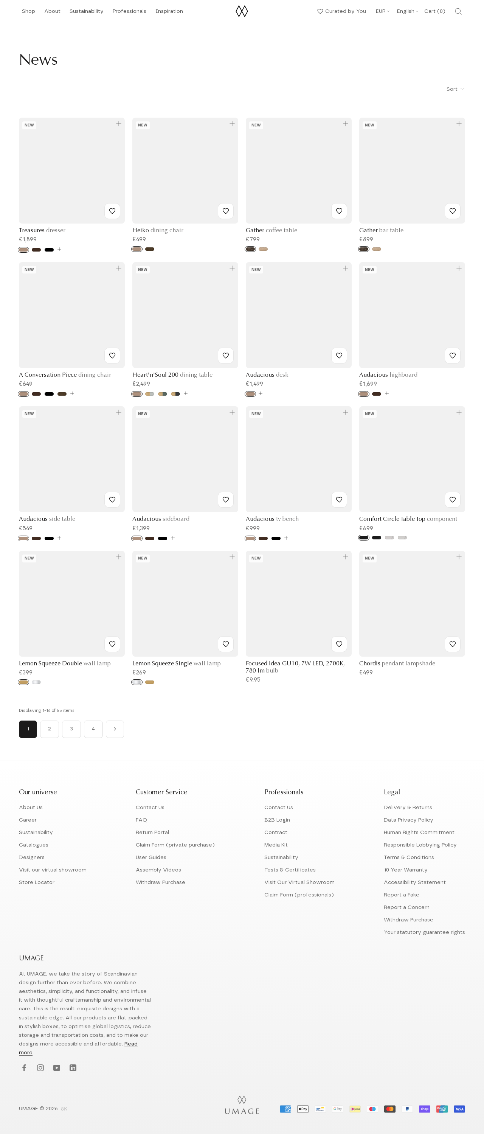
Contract (275, 832)
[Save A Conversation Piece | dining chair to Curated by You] (112, 356)
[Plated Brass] (23, 682)
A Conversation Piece (65, 375)
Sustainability (87, 13)
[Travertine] (263, 249)
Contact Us (150, 807)
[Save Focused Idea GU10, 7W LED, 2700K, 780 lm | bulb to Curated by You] (339, 644)
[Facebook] (23, 1068)
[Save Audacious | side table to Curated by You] (112, 500)
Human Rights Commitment (419, 832)
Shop (28, 13)
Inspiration (169, 13)
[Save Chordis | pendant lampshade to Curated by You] (453, 644)
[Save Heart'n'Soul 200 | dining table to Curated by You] (226, 356)
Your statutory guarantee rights (424, 932)
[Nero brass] (363, 537)
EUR (381, 11)
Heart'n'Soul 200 (172, 375)
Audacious (267, 375)
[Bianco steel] (402, 537)
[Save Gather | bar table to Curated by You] (453, 211)
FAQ (141, 820)
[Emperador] (250, 249)
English (405, 11)
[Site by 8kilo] (64, 1109)
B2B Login (277, 820)
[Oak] (23, 250)
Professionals (129, 13)
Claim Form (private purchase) (175, 845)
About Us (31, 807)
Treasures (42, 231)
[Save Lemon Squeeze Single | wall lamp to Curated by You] (226, 644)
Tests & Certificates (290, 870)
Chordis (397, 664)
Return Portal (152, 832)
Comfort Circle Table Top (408, 519)
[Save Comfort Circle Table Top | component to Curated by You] (453, 500)
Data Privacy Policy (408, 820)
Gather (271, 231)
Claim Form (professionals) (299, 895)
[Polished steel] (36, 682)
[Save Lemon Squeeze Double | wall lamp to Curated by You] (112, 644)
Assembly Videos (158, 870)
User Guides (151, 857)
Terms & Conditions (409, 857)
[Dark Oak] (36, 250)
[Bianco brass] (389, 537)
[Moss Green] (162, 394)
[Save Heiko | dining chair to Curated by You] (226, 211)
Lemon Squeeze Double (65, 664)
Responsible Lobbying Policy (420, 845)
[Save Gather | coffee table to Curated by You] (339, 211)
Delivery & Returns (408, 807)
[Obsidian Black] (175, 394)
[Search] (458, 11)
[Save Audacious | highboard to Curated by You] (453, 356)
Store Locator (36, 882)
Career (28, 820)
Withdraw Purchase (160, 882)
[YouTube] (55, 1068)
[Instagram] (39, 1068)
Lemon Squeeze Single (176, 664)
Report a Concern (407, 907)
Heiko (157, 231)
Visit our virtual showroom (53, 870)
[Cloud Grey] (149, 394)
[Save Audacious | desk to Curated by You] (339, 356)
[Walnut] (149, 249)
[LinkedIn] (72, 1068)
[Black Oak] (49, 250)
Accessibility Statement (415, 882)
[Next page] (115, 729)
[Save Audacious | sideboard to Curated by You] (226, 500)
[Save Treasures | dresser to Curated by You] (112, 211)
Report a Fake (401, 895)
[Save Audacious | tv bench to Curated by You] (339, 500)
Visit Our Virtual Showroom (299, 882)
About (52, 13)
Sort (453, 89)
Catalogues (33, 845)
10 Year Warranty (406, 870)
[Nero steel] (376, 537)
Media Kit (276, 845)
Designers (32, 857)
